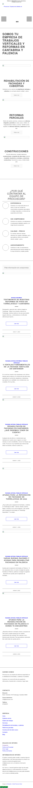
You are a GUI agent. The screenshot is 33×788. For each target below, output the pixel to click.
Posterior (29, 19)
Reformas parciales (7, 727)
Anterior (3, 19)
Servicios (5, 723)
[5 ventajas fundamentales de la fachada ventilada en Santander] (16, 346)
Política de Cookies (7, 751)
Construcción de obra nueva (10, 730)
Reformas (19, 297)
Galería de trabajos (7, 720)
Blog (3, 734)
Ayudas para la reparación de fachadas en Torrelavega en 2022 (17, 497)
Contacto (4, 732)
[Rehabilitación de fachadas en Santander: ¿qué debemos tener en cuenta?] (16, 410)
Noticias (13, 297)
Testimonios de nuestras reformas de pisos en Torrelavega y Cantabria (16, 301)
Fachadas (8, 361)
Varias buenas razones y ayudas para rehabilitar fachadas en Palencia (16, 560)
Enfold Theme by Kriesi (17, 784)
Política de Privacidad (7, 747)
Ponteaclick (5, 745)
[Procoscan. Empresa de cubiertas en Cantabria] (13, 6)
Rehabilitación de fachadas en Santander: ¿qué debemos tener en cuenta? (16, 429)
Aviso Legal (5, 749)
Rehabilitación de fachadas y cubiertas (13, 725)
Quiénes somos (6, 718)
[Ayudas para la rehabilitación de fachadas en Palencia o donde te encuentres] (16, 603)
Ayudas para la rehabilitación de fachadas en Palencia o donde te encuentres (16, 623)
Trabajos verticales (22, 424)
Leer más (16, 323)
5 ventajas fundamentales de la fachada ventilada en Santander (16, 367)
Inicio (3, 716)
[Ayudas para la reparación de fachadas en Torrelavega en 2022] (16, 478)
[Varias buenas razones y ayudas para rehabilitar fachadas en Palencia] (16, 542)
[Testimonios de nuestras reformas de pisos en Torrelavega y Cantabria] (16, 283)
